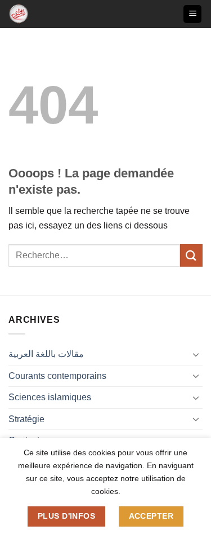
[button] (192, 14)
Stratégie (26, 419)
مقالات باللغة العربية (46, 354)
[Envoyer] (191, 255)
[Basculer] (196, 354)
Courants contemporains (57, 376)
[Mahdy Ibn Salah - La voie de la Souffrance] (26, 14)
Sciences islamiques (49, 397)
